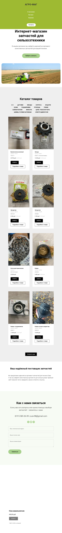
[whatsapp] (31, 422)
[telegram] (34, 422)
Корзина (31, 17)
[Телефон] (28, 422)
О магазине (31, 12)
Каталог (31, 15)
